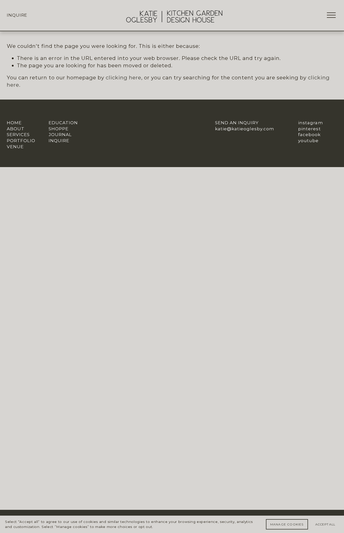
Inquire (17, 15)
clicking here (123, 77)
